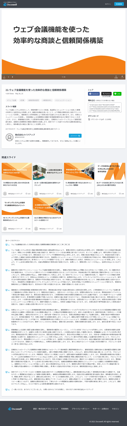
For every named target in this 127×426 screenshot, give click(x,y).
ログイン (108, 4)
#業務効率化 (47, 100)
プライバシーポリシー (80, 408)
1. (9, 245)
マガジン (115, 408)
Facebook (95, 94)
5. (9, 310)
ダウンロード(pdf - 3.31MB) (101, 119)
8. (9, 372)
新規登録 (119, 4)
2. (9, 250)
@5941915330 (19, 137)
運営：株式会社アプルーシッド (45, 408)
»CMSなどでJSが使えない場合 (105, 100)
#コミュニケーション (63, 100)
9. (9, 390)
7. (9, 350)
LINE (118, 94)
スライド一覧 (75, 136)
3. (9, 270)
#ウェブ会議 (11, 100)
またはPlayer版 (106, 96)
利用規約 (64, 408)
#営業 (22, 100)
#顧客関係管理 (33, 100)
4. (9, 290)
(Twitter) (107, 94)
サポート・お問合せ (101, 408)
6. (9, 330)
